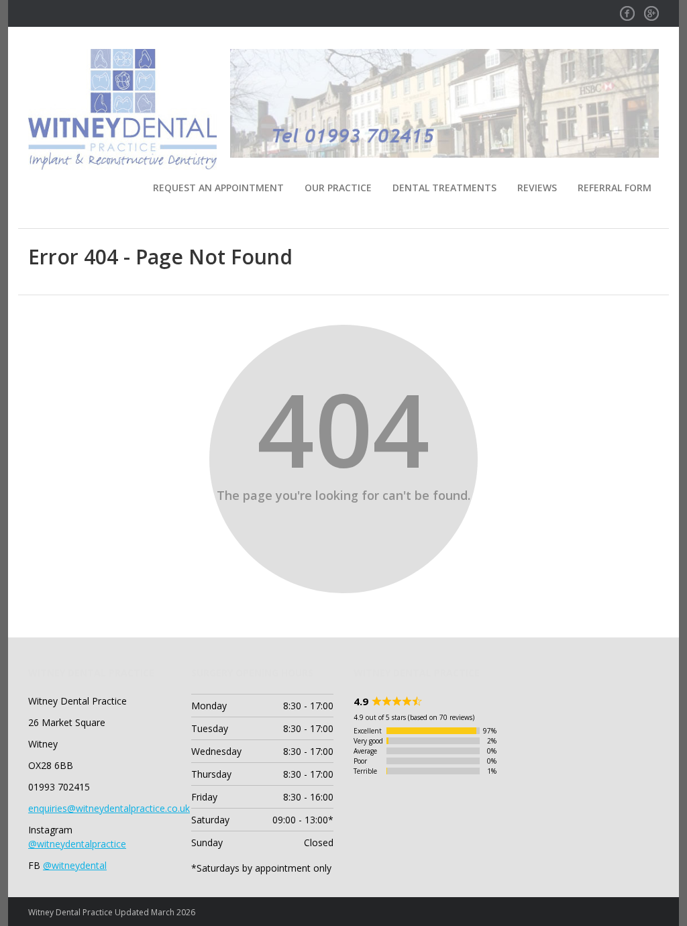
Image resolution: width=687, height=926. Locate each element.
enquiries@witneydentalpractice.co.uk (109, 808)
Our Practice (338, 187)
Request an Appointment (218, 187)
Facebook (627, 9)
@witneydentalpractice (77, 843)
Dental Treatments (444, 187)
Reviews (537, 187)
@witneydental (75, 865)
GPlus (651, 9)
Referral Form (614, 187)
